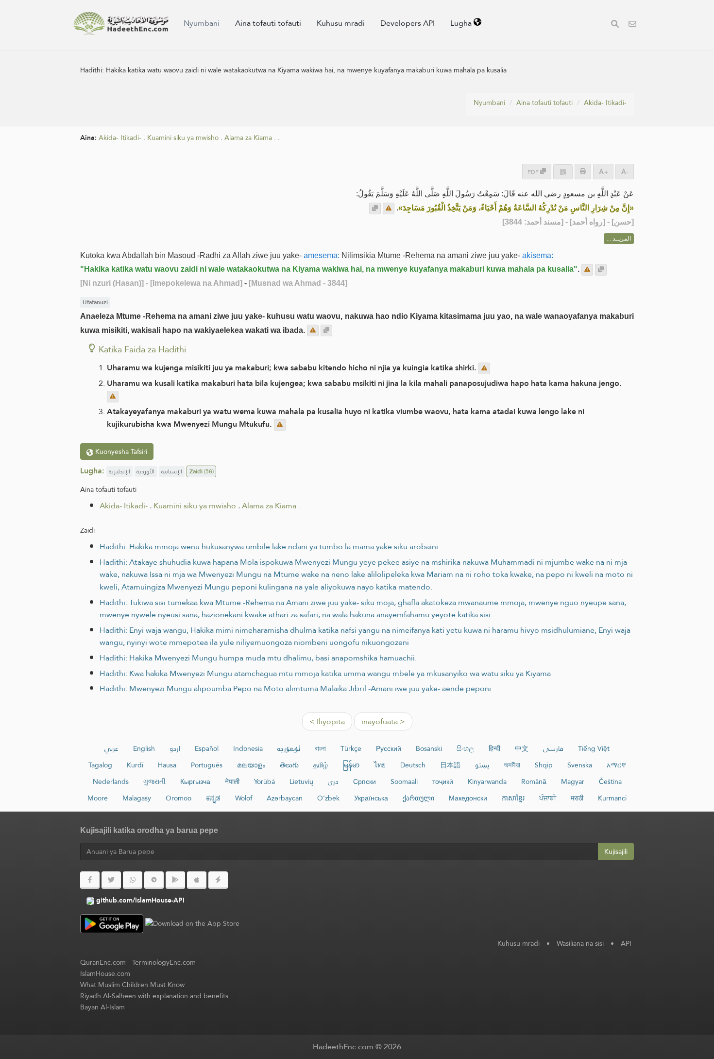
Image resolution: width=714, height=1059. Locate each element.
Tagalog (100, 765)
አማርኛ (616, 765)
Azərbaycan (285, 798)
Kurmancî (612, 798)
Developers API (407, 23)
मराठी (577, 798)
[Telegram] (154, 880)
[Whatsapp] (132, 880)
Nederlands (111, 781)
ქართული (418, 798)
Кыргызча (195, 781)
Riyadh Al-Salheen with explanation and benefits (154, 996)
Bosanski (429, 748)
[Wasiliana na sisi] (632, 25)
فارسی (553, 748)
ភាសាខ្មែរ (513, 798)
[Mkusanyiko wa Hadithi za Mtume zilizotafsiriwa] (121, 23)
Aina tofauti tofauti (268, 23)
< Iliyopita (327, 721)
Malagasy (136, 798)
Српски (364, 781)
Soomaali (404, 781)
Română (533, 781)
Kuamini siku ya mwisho (183, 138)
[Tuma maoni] (388, 208)
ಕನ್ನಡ (213, 798)
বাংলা (320, 748)
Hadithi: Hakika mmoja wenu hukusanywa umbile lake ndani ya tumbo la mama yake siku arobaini (269, 546)
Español (207, 748)
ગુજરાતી (154, 781)
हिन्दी (494, 748)
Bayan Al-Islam (102, 1007)
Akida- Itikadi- (605, 102)
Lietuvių (301, 781)
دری (333, 781)
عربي (111, 748)
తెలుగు (289, 765)
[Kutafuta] (615, 25)
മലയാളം (251, 765)
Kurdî (135, 765)
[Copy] (375, 208)
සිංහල (465, 748)
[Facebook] (90, 880)
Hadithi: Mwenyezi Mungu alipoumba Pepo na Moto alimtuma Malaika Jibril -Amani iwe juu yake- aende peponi (295, 688)
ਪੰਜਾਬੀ (547, 798)
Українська (371, 798)
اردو (175, 748)
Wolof (243, 798)
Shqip (544, 765)
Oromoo (178, 798)
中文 (521, 748)
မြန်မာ (350, 765)
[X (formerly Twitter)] (111, 880)
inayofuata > (383, 721)
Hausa (167, 765)
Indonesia (248, 748)
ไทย (380, 765)
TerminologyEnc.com (164, 962)
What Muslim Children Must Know (132, 984)
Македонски (468, 798)
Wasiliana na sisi (580, 943)
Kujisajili (616, 851)
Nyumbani (202, 23)
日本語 (450, 765)
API (626, 943)
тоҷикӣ (442, 781)
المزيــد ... (619, 238)
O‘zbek (328, 798)
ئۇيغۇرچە (288, 748)
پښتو (482, 765)
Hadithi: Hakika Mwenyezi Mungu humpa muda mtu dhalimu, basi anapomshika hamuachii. (258, 658)
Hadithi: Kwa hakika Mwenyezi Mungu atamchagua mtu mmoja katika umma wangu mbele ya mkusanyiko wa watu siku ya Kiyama (325, 673)
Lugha (462, 23)
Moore (97, 798)
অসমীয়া (512, 765)
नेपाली (232, 781)
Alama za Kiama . (250, 138)
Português (206, 765)
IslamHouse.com (105, 973)
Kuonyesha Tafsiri (120, 451)
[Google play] (175, 880)
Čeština (610, 781)
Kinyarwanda (487, 781)
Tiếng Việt (594, 748)
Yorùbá (264, 781)
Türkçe (350, 748)
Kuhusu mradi (341, 23)
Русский (388, 748)
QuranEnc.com (103, 962)
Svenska (579, 765)
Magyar (572, 781)
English (144, 748)
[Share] (563, 171)
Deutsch (412, 765)
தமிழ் (320, 765)
